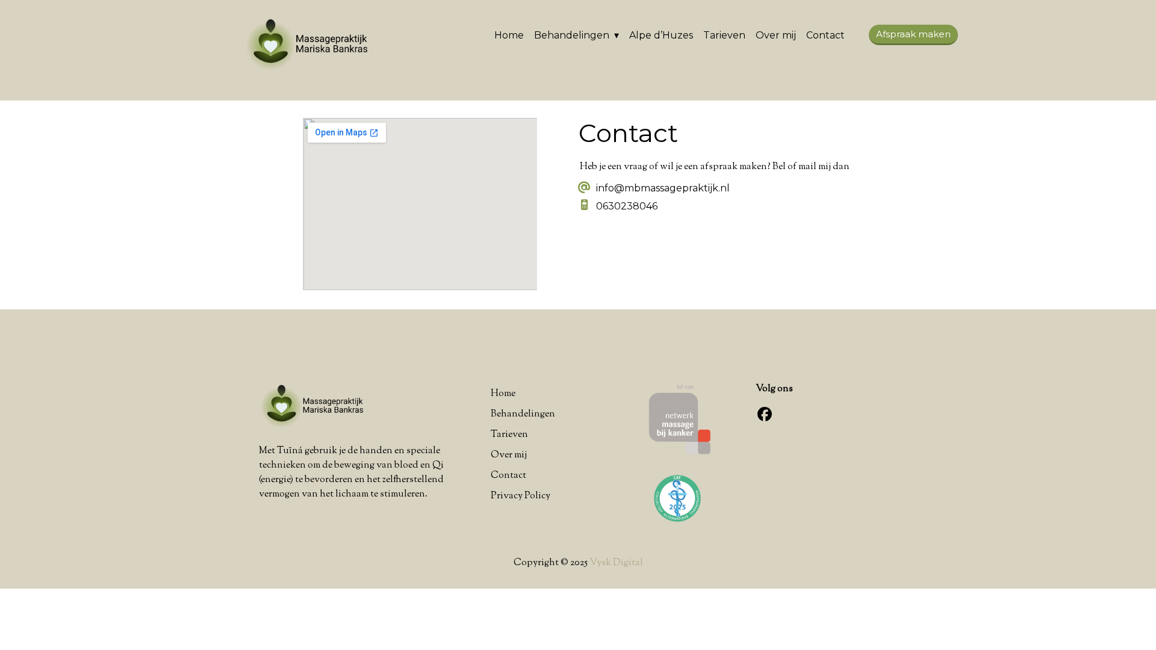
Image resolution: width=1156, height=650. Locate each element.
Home (509, 35)
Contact (825, 35)
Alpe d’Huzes (661, 35)
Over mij (776, 35)
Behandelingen (571, 35)
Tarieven (724, 35)
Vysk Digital (616, 563)
